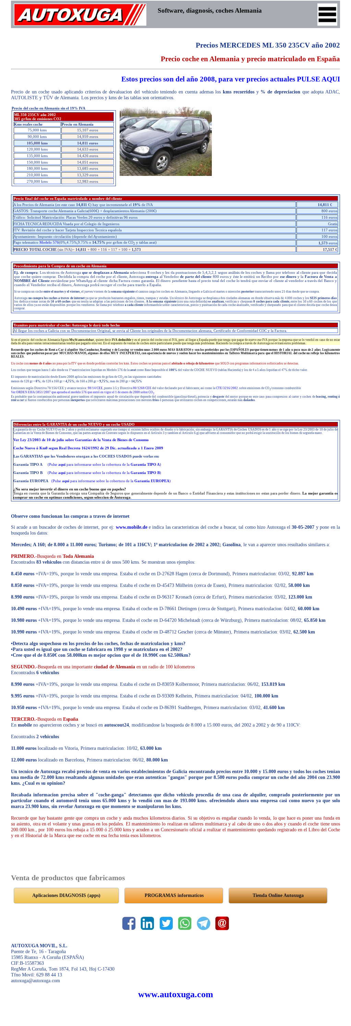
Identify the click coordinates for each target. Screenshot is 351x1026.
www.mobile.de (131, 527)
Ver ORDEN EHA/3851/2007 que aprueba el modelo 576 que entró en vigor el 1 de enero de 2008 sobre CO (82, 392)
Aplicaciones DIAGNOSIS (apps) (66, 895)
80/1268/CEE (142, 388)
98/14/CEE (95, 388)
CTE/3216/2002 (227, 388)
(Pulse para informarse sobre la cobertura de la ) (104, 464)
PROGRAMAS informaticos (174, 895)
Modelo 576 (49, 242)
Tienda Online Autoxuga (278, 895)
